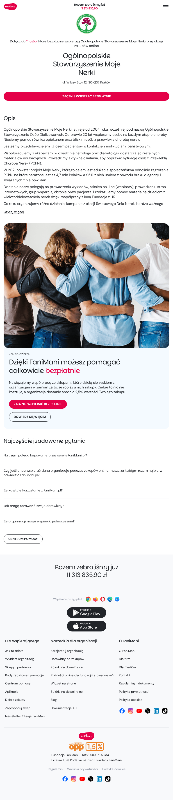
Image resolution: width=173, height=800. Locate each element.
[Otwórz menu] (165, 6)
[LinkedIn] (156, 711)
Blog (54, 700)
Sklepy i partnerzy (18, 667)
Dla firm (124, 659)
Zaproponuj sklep (17, 708)
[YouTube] (139, 711)
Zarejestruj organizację (67, 651)
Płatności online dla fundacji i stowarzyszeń (82, 675)
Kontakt (124, 675)
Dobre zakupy (15, 700)
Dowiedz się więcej (30, 417)
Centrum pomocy (23, 539)
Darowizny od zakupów (67, 659)
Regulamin (55, 769)
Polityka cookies (130, 700)
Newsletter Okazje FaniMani (25, 716)
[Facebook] (122, 711)
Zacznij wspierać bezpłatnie (86, 96)
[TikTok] (165, 711)
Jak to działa (14, 651)
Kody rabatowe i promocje (24, 675)
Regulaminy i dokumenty (137, 683)
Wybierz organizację (19, 659)
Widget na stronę (63, 683)
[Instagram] (130, 711)
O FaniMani (127, 651)
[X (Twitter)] (148, 711)
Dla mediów (127, 667)
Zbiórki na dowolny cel (67, 667)
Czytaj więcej (14, 212)
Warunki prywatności (82, 769)
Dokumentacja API (64, 708)
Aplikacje (11, 692)
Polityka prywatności (134, 692)
